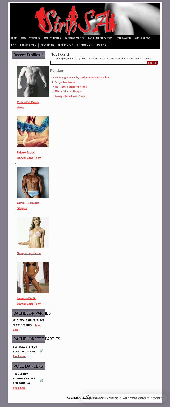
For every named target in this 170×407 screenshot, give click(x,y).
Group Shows (143, 38)
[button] (124, 398)
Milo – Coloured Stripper (68, 91)
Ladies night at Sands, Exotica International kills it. (82, 77)
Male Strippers (52, 38)
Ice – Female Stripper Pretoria (71, 86)
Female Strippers (30, 38)
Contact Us (47, 45)
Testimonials (85, 45)
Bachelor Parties (74, 38)
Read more (19, 356)
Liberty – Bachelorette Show (70, 96)
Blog (13, 45)
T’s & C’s (101, 45)
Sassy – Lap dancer (29, 253)
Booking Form (28, 45)
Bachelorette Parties (100, 38)
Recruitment (65, 45)
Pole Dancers (123, 38)
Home (14, 38)
